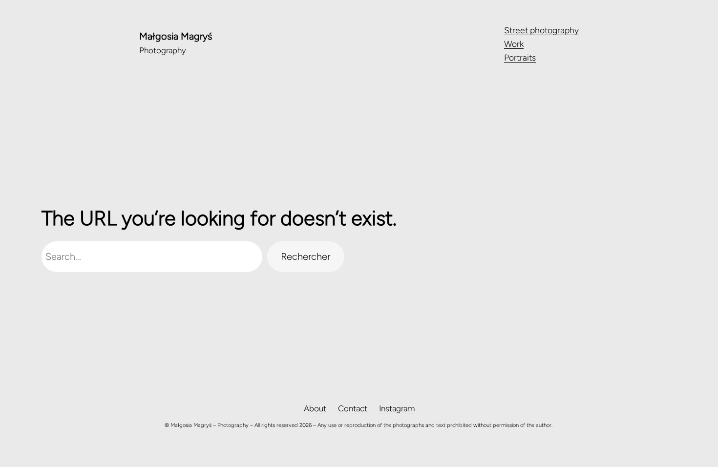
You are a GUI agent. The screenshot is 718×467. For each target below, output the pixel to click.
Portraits (520, 57)
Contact (352, 408)
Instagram (397, 408)
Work (514, 44)
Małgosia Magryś (175, 36)
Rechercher (305, 256)
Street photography (541, 30)
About (315, 408)
